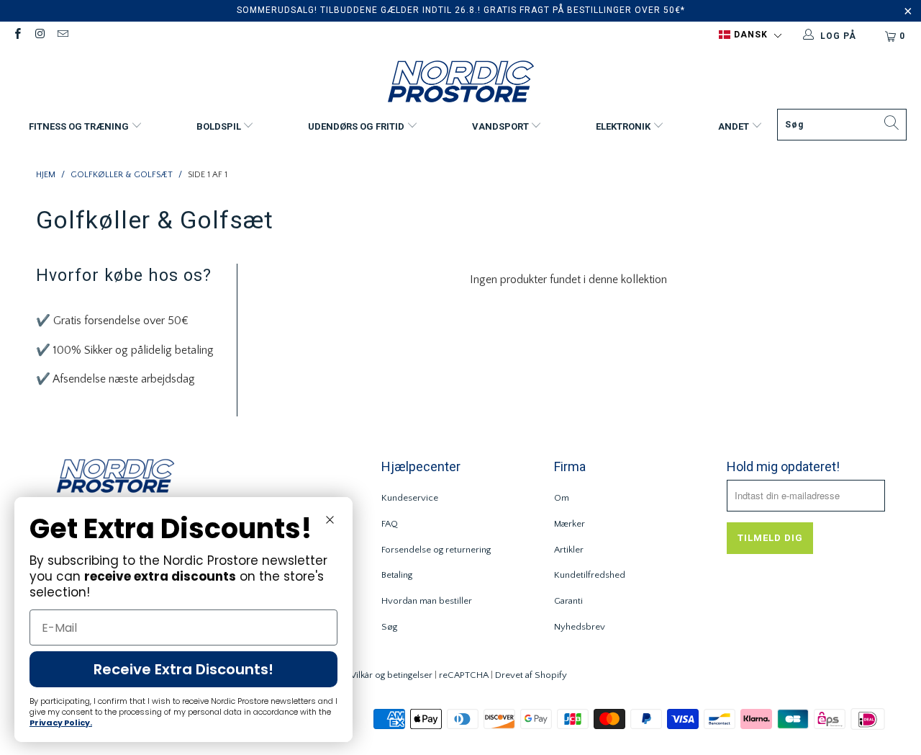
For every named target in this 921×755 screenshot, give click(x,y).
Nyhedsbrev (579, 627)
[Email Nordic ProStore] (62, 35)
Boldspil (219, 126)
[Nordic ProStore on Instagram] (39, 35)
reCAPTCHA (464, 675)
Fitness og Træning (80, 126)
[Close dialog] (330, 519)
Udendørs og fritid (357, 126)
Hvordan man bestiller (426, 601)
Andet (734, 126)
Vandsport (501, 126)
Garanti (568, 601)
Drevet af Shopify (531, 675)
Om (561, 498)
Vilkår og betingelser (391, 675)
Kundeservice (409, 498)
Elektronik (624, 126)
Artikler (569, 550)
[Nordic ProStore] (461, 83)
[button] (750, 35)
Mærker (569, 524)
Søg (389, 627)
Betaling (396, 575)
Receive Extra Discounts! (183, 669)
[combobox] (842, 124)
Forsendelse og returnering (436, 550)
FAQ (389, 524)
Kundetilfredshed (589, 575)
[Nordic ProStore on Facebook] (17, 35)
